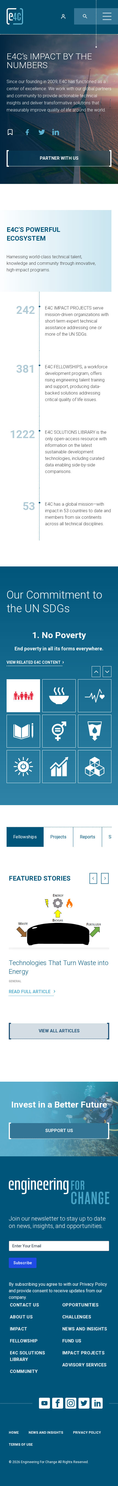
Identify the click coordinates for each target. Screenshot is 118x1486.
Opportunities (80, 1305)
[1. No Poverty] (23, 695)
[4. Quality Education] (23, 731)
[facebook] (27, 132)
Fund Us (72, 1341)
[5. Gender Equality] (59, 731)
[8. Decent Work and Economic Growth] (59, 766)
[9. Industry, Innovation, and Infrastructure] (94, 766)
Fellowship (24, 1341)
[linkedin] (55, 132)
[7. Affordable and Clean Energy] (23, 766)
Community (24, 1371)
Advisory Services (84, 1364)
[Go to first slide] (105, 878)
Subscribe (22, 1263)
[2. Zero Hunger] (59, 695)
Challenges (76, 1317)
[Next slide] (107, 671)
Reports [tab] (87, 836)
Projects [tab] (58, 836)
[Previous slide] (93, 878)
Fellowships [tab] (25, 836)
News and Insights (84, 1329)
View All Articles (59, 1030)
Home (14, 1433)
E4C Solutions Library (27, 1356)
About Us (21, 1317)
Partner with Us (59, 158)
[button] (107, 16)
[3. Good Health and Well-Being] (94, 695)
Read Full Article (30, 991)
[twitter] (41, 132)
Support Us (59, 1130)
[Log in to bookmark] (10, 132)
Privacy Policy (87, 1433)
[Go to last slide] (96, 671)
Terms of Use (21, 1444)
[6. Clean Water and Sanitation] (94, 731)
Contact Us (24, 1305)
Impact (18, 1329)
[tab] (53, 1010)
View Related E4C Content (34, 662)
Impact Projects (83, 1352)
